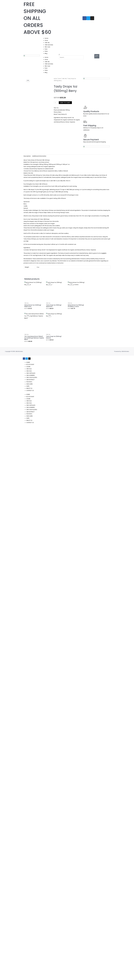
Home (46, 38)
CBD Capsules (30, 373)
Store (46, 40)
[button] (67, 54)
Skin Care (47, 47)
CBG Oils (29, 371)
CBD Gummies (49, 45)
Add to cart (65, 102)
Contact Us (30, 390)
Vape (27, 386)
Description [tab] (27, 156)
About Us (56, 18)
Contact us (62, 18)
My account (30, 364)
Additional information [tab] (39, 156)
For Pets (29, 381)
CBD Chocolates (31, 377)
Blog (46, 53)
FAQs (46, 51)
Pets (46, 49)
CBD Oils (47, 42)
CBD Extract (30, 379)
